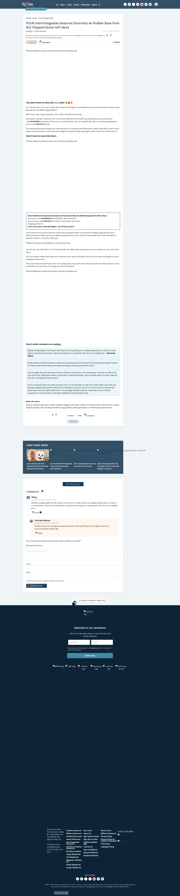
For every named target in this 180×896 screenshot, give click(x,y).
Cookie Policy (56, 852)
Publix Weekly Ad (73, 864)
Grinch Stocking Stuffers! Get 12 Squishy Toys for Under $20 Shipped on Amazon (108, 466)
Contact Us (88, 847)
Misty (30, 31)
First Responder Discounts (72, 843)
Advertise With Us (91, 852)
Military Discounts (74, 833)
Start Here (88, 830)
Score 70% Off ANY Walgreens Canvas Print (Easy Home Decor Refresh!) (61, 466)
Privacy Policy (106, 836)
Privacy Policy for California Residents (109, 840)
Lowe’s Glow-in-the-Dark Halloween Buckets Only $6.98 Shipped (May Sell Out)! (37, 466)
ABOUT (94, 5)
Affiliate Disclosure (108, 833)
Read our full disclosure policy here (52, 37)
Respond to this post (34, 545)
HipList (117, 42)
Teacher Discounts (73, 830)
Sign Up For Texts (91, 839)
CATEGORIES (85, 5)
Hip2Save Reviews (91, 855)
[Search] (99, 4)
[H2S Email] (114, 35)
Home (28, 18)
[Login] (156, 4)
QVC (57, 102)
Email (28, 572)
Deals (35, 18)
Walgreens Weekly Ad (73, 861)
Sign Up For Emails (91, 836)
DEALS (62, 5)
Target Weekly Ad (73, 854)
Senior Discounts (73, 839)
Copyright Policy (107, 847)
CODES (69, 5)
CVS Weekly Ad (72, 857)
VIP (57, 5)
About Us (87, 833)
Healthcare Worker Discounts (74, 847)
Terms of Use (106, 830)
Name (28, 564)
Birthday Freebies (73, 851)
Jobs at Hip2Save (90, 850)
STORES (76, 5)
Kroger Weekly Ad (73, 867)
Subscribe (90, 655)
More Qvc (32, 42)
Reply (37, 512)
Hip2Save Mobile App (90, 843)
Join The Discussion (73, 484)
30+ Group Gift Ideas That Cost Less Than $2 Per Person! (85, 465)
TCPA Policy (105, 844)
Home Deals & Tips (46, 18)
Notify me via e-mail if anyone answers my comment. (45, 581)
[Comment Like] (45, 512)
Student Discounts (74, 836)
